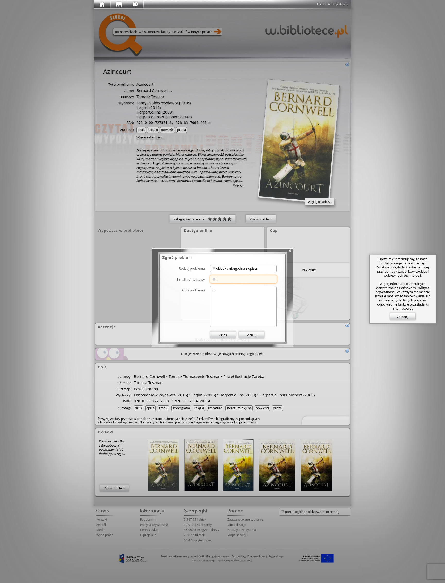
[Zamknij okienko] (290, 251)
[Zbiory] (118, 4)
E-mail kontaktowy (190, 279)
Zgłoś (223, 335)
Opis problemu (193, 290)
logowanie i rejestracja (332, 4)
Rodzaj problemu (192, 268)
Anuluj (251, 335)
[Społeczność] (135, 4)
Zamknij (402, 317)
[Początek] (102, 4)
